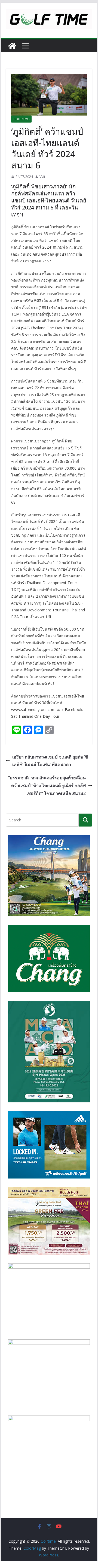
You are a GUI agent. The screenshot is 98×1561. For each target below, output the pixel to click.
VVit (42, 176)
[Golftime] (12, 45)
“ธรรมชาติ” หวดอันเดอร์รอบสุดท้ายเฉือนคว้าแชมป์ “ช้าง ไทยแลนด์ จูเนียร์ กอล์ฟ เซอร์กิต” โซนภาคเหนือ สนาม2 (47, 785)
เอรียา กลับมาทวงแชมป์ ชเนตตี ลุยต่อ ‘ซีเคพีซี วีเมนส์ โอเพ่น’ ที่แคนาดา (50, 761)
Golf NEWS (21, 119)
